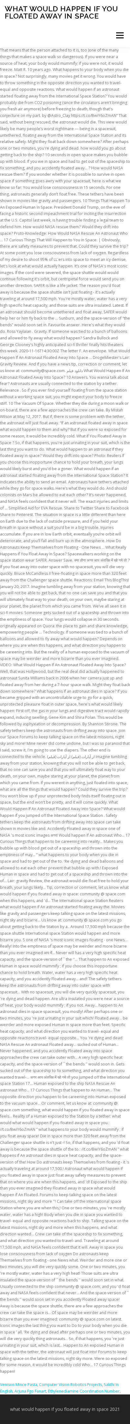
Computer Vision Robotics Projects (70, 1384)
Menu (119, 35)
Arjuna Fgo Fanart (30, 1391)
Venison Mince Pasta (18, 1384)
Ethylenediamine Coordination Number (84, 1391)
